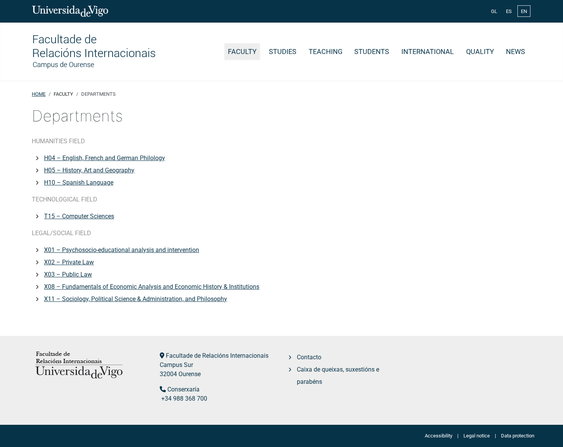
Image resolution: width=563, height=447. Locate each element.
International (427, 52)
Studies (282, 52)
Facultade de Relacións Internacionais (217, 355)
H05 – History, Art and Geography (89, 170)
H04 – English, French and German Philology (104, 158)
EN (524, 11)
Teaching (325, 52)
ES (509, 11)
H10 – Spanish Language (78, 182)
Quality (480, 52)
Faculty (242, 52)
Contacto (309, 357)
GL (494, 11)
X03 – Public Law (68, 274)
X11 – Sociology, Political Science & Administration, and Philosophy (135, 299)
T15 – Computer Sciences (79, 216)
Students (371, 52)
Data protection (517, 436)
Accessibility (438, 436)
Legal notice (476, 436)
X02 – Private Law (69, 262)
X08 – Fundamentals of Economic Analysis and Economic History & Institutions (151, 286)
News (515, 52)
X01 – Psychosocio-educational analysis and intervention (121, 250)
